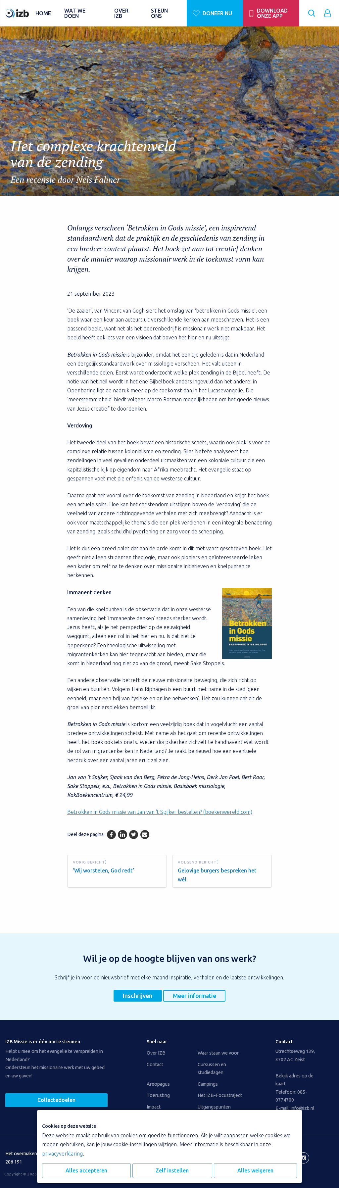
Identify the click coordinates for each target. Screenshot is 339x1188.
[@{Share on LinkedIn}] (122, 834)
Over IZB (156, 1053)
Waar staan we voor (218, 1053)
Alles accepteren (86, 1170)
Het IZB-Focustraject (220, 1095)
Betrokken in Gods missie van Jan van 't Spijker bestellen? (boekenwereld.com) (159, 812)
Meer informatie (194, 995)
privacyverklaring (62, 1154)
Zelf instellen (172, 1170)
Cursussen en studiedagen (212, 1068)
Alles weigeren (255, 1170)
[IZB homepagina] (17, 13)
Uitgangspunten (214, 1107)
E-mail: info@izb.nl (295, 1108)
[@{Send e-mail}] (144, 834)
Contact (155, 1064)
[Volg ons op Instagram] (303, 1157)
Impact (154, 1107)
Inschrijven (137, 995)
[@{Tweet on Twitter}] (133, 834)
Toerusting (158, 1095)
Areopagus (158, 1084)
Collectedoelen (56, 1100)
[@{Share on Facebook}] (111, 834)
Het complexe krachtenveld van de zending (93, 160)
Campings (208, 1084)
